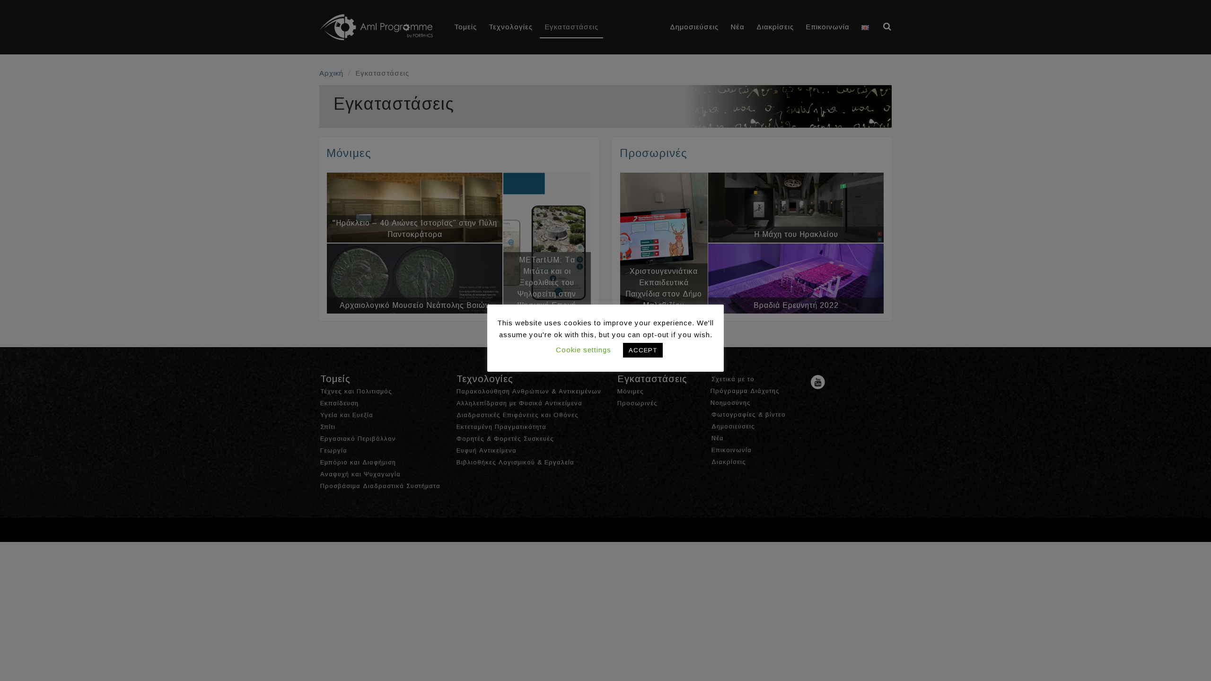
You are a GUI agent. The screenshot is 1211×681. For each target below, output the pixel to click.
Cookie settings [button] (583, 350)
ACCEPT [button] (643, 350)
